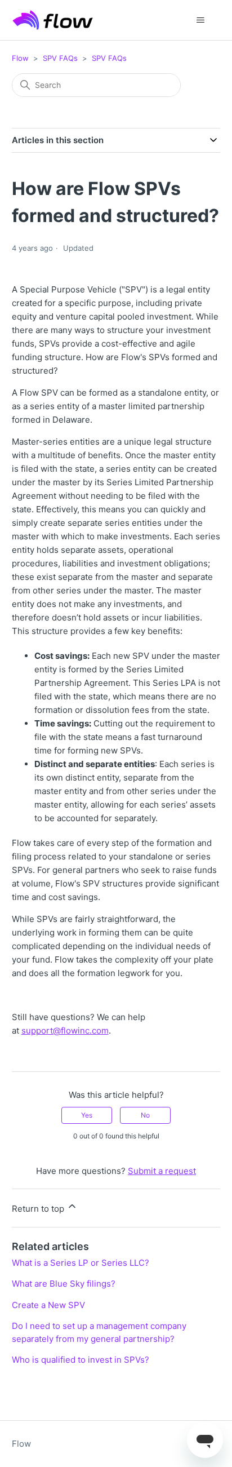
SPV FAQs (60, 58)
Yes (86, 1115)
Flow (20, 58)
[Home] (53, 20)
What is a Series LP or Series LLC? (80, 1262)
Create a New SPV (48, 1305)
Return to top (39, 1208)
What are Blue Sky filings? (63, 1283)
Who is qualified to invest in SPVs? (80, 1359)
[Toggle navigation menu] (200, 20)
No (145, 1115)
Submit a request (162, 1170)
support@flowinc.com (65, 1030)
